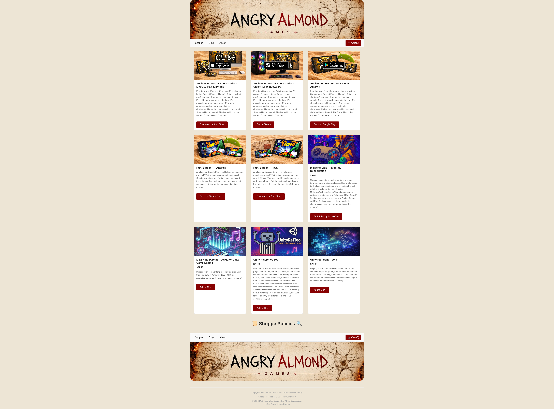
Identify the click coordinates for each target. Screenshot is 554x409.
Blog (211, 43)
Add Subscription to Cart (326, 216)
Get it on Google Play (324, 124)
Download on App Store (212, 124)
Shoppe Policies (265, 397)
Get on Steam (264, 124)
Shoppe (199, 43)
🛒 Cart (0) (353, 43)
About (222, 43)
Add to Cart (205, 287)
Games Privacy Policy (286, 397)
